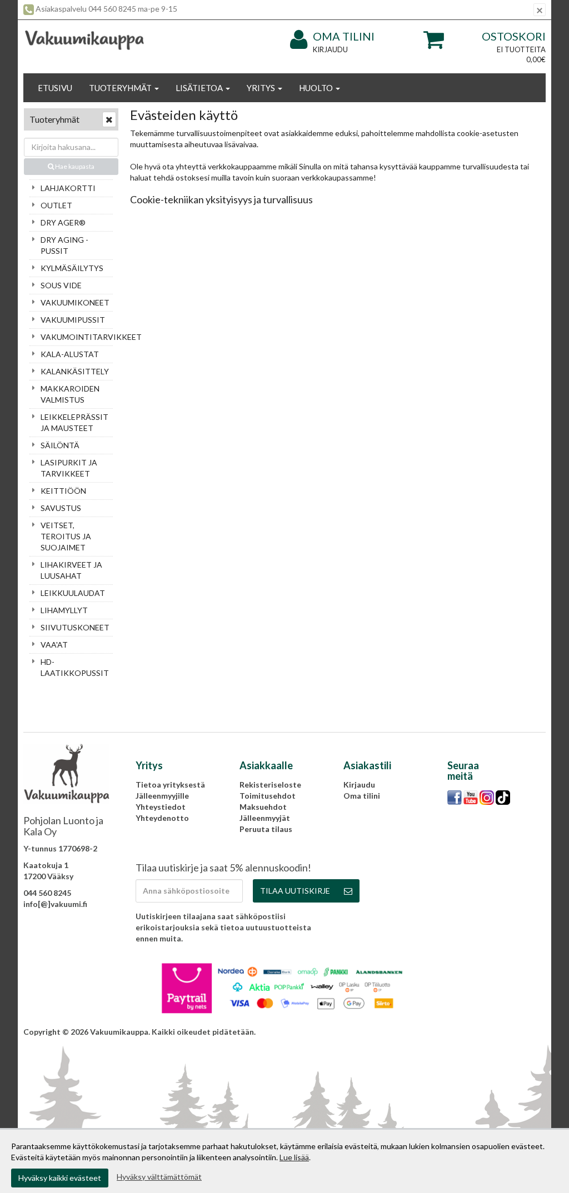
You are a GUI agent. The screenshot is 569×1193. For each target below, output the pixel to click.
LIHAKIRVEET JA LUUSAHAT (71, 570)
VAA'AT (54, 644)
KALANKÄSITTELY (75, 371)
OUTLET (56, 205)
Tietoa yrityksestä (170, 784)
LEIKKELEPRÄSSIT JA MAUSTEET (74, 422)
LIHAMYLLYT (64, 610)
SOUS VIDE (61, 285)
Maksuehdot (263, 806)
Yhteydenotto (162, 818)
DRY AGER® (63, 222)
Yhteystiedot (161, 806)
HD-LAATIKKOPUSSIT (75, 667)
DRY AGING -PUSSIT (64, 245)
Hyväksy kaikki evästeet (59, 1177)
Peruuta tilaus (265, 829)
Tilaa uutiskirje (295, 890)
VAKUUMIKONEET (75, 302)
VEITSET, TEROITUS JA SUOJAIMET (66, 536)
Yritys (262, 88)
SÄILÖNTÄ (60, 445)
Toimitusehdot (267, 795)
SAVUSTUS (61, 508)
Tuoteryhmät (121, 88)
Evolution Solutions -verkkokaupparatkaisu (465, 1031)
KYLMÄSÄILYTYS (72, 268)
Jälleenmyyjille (162, 795)
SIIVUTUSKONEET (75, 627)
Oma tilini (344, 36)
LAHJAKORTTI (68, 188)
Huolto (317, 88)
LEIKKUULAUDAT (73, 593)
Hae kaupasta (74, 166)
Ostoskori (514, 36)
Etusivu (55, 88)
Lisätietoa (200, 88)
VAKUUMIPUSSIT (73, 319)
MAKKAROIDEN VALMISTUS (70, 394)
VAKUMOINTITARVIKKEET (77, 337)
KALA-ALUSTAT (70, 354)
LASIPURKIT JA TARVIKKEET (69, 468)
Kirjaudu (330, 49)
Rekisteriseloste (270, 784)
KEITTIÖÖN (63, 490)
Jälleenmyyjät (264, 818)
